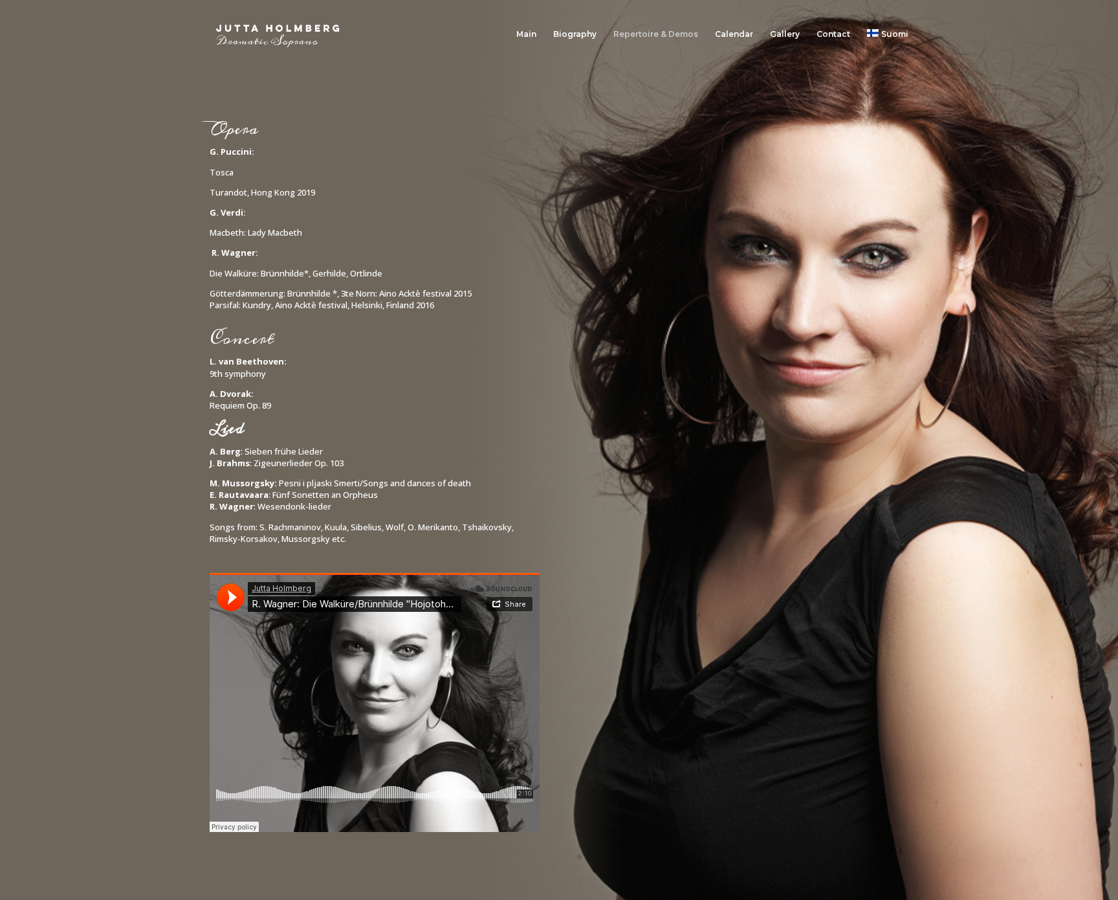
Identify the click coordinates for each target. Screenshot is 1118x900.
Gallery (785, 34)
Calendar (734, 34)
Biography (575, 34)
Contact (833, 34)
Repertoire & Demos (655, 34)
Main (526, 34)
